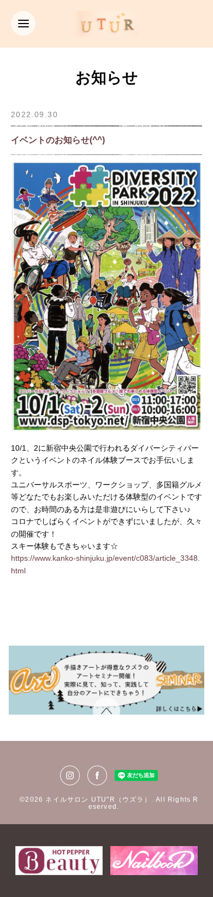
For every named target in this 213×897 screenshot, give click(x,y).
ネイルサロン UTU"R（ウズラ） (98, 799)
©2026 (32, 799)
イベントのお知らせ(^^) (58, 140)
